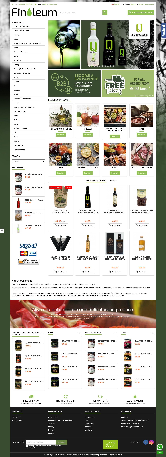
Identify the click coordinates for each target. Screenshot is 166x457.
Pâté (16, 47)
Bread (16, 94)
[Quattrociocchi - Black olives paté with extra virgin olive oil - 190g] (54, 343)
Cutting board (20, 111)
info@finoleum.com (49, 4)
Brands (16, 156)
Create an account (146, 4)
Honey (16, 64)
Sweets (17, 90)
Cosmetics (18, 145)
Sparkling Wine (20, 128)
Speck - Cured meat (22, 98)
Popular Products (96, 180)
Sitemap (51, 433)
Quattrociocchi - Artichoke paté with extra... (71, 367)
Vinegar (17, 35)
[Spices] (115, 154)
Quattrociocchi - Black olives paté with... (71, 341)
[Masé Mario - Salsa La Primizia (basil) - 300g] (91, 369)
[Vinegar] (88, 116)
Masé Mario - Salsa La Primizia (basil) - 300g (107, 367)
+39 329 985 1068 (25, 4)
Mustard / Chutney (22, 73)
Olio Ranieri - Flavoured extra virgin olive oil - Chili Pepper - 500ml (34, 200)
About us (51, 423)
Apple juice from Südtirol (24, 107)
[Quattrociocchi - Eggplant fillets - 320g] (18, 345)
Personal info (90, 417)
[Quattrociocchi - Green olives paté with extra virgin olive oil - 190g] (54, 356)
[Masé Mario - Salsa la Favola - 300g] (91, 343)
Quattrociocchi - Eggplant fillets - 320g (34, 343)
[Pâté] (142, 116)
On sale (113, 180)
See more (60, 135)
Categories (18, 22)
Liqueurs (17, 103)
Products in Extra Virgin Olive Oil (27, 43)
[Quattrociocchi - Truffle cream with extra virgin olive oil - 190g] (54, 382)
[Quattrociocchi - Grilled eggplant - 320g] (18, 384)
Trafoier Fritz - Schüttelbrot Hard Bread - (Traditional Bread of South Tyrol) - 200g (34, 213)
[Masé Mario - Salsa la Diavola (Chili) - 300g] (91, 356)
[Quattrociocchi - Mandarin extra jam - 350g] (127, 382)
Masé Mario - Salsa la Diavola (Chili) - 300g (34, 187)
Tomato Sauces (20, 52)
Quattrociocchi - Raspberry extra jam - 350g (144, 341)
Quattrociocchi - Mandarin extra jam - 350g (144, 379)
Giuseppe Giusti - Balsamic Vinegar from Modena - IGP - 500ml (115, 212)
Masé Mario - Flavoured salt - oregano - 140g (61, 212)
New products (17, 420)
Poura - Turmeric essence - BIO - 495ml (142, 258)
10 (113, 66)
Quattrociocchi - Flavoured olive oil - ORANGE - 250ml (88, 212)
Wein (16, 137)
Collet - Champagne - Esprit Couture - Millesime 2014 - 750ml (60, 259)
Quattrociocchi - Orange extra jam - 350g (144, 354)
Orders (87, 420)
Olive (16, 39)
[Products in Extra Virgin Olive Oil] (115, 116)
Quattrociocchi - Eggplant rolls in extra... (34, 368)
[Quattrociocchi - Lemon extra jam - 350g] (127, 369)
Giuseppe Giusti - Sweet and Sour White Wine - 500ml (88, 259)
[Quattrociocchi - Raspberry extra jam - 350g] (127, 343)
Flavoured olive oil (21, 30)
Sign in (133, 4)
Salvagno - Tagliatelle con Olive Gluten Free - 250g (142, 212)
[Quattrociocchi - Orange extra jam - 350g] (127, 356)
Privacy (51, 427)
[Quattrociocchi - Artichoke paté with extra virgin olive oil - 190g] (54, 369)
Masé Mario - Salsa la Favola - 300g (34, 174)
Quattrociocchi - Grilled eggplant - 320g (34, 381)
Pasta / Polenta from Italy (25, 69)
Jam (16, 56)
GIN (15, 133)
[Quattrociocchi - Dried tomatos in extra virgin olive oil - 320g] (18, 358)
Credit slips (89, 423)
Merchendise (19, 150)
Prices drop (16, 417)
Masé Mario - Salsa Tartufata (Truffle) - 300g (107, 379)
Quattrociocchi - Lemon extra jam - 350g (144, 367)
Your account (93, 411)
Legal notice (53, 417)
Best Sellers (18, 167)
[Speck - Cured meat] (142, 154)
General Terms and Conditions (60, 420)
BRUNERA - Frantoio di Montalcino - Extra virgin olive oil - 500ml (115, 259)
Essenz (16, 124)
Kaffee (17, 120)
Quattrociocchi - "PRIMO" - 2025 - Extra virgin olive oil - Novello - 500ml (34, 226)
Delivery (51, 430)
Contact (126, 411)
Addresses (89, 427)
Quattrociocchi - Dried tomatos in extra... (34, 356)
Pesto (16, 115)
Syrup (16, 81)
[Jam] (60, 154)
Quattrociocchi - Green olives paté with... (71, 354)
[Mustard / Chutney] (88, 154)
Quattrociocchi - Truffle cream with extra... (71, 379)
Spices (16, 77)
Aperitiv (17, 141)
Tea (15, 86)
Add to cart (60, 225)
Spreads (17, 60)
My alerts (88, 430)
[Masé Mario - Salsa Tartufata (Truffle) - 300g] (91, 382)
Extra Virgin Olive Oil (22, 26)
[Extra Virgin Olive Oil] (60, 116)
